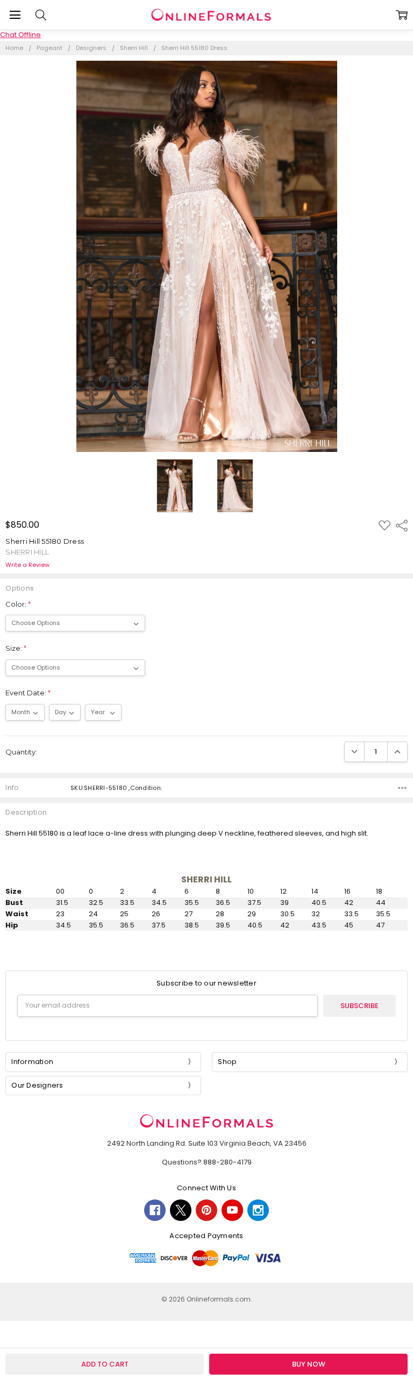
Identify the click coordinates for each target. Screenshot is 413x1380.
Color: (18, 604)
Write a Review (27, 565)
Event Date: (28, 692)
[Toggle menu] (15, 15)
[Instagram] (258, 1210)
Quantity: (21, 752)
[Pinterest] (206, 1210)
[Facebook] (155, 1210)
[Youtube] (232, 1210)
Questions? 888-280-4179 (207, 1162)
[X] (180, 1210)
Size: (15, 648)
